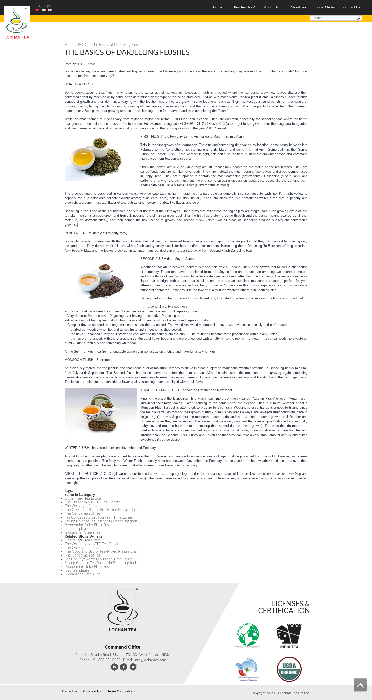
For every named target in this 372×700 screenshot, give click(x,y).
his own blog (291, 474)
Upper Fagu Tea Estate (83, 498)
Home (217, 7)
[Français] (44, 10)
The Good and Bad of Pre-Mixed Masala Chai (101, 510)
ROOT (83, 45)
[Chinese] (37, 10)
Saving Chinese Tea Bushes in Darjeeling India (101, 521)
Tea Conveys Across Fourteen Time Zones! (99, 517)
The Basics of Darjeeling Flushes (117, 45)
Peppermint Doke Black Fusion (89, 525)
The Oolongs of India (81, 506)
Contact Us (351, 7)
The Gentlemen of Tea (83, 514)
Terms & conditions (121, 691)
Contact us (69, 691)
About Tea (298, 7)
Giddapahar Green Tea (82, 532)
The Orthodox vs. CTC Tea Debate (92, 502)
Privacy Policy (92, 691)
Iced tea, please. (77, 529)
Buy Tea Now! (244, 7)
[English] (50, 10)
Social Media (325, 7)
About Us (271, 7)
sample (252, 124)
